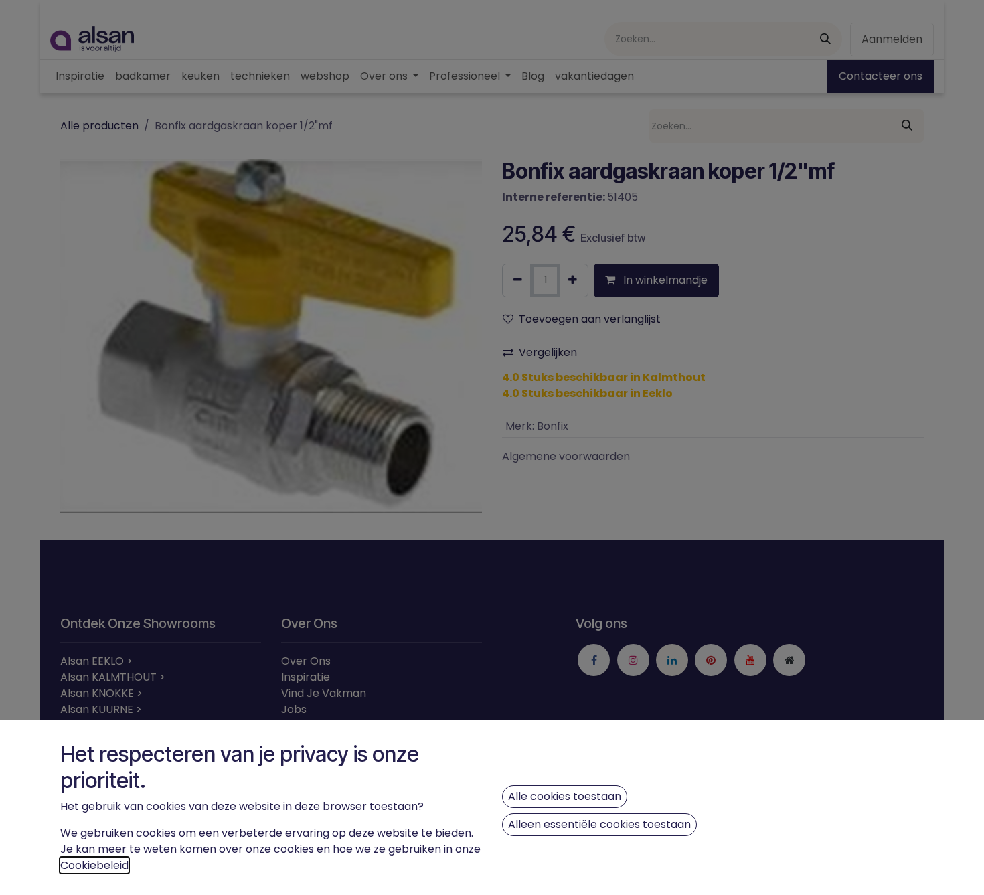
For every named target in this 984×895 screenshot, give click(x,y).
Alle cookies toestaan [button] (564, 796)
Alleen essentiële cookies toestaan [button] (599, 824)
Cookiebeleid (94, 865)
